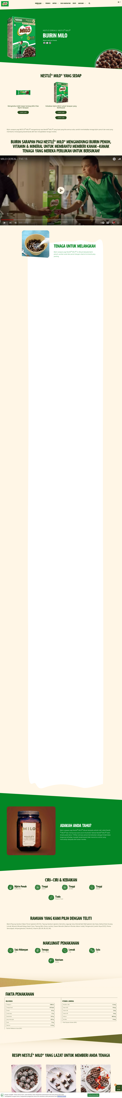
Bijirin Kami (38, 3)
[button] (89, 3)
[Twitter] (47, 43)
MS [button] (119, 2)
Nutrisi (54, 3)
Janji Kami (81, 3)
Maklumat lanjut (62, 1096)
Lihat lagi (23, 112)
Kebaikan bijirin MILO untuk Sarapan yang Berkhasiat (61, 107)
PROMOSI (47, 3)
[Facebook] (44, 43)
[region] (61, 1095)
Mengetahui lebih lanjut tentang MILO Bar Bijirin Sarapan (23, 107)
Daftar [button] (118, 1089)
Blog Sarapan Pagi (65, 3)
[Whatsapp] (50, 43)
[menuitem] (39, 3)
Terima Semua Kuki (93, 1095)
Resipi (74, 3)
